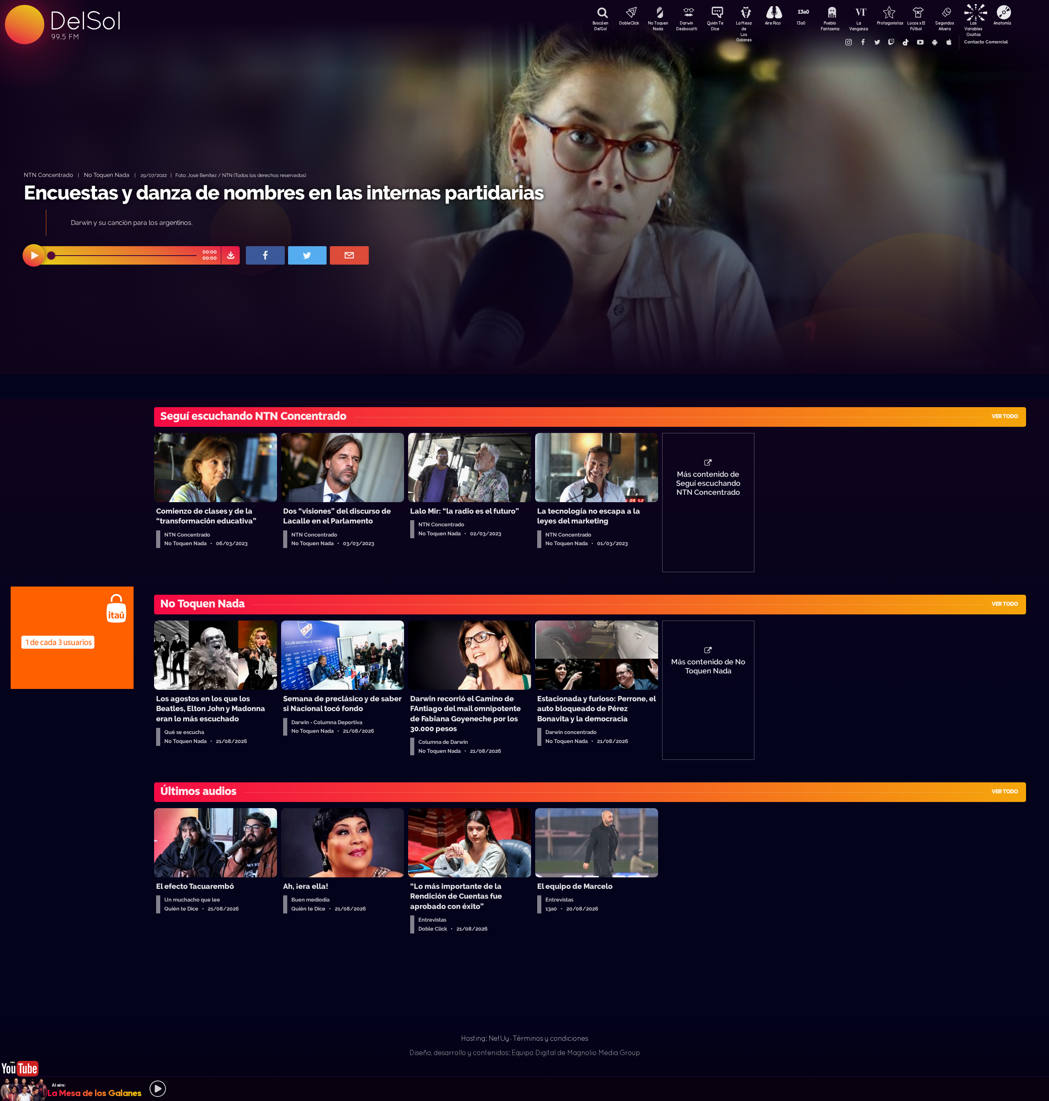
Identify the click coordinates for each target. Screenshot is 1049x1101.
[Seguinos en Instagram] (848, 42)
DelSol (85, 21)
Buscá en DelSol (600, 25)
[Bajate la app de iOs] (948, 42)
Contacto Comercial (986, 42)
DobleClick (629, 22)
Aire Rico (773, 22)
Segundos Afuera (944, 25)
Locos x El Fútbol (916, 25)
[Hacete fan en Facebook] (862, 42)
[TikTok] (905, 42)
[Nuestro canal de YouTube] (920, 42)
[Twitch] (891, 42)
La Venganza (858, 25)
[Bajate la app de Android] (934, 42)
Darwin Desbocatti (686, 25)
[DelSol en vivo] (20, 1061)
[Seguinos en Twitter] (877, 42)
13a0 (801, 22)
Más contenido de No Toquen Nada (708, 666)
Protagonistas (887, 22)
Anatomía (1002, 22)
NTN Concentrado (48, 174)
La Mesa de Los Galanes (744, 26)
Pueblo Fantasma (830, 25)
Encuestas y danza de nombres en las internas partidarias (284, 192)
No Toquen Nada (658, 25)
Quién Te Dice (715, 25)
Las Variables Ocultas (973, 26)
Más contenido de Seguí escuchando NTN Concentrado (708, 483)
